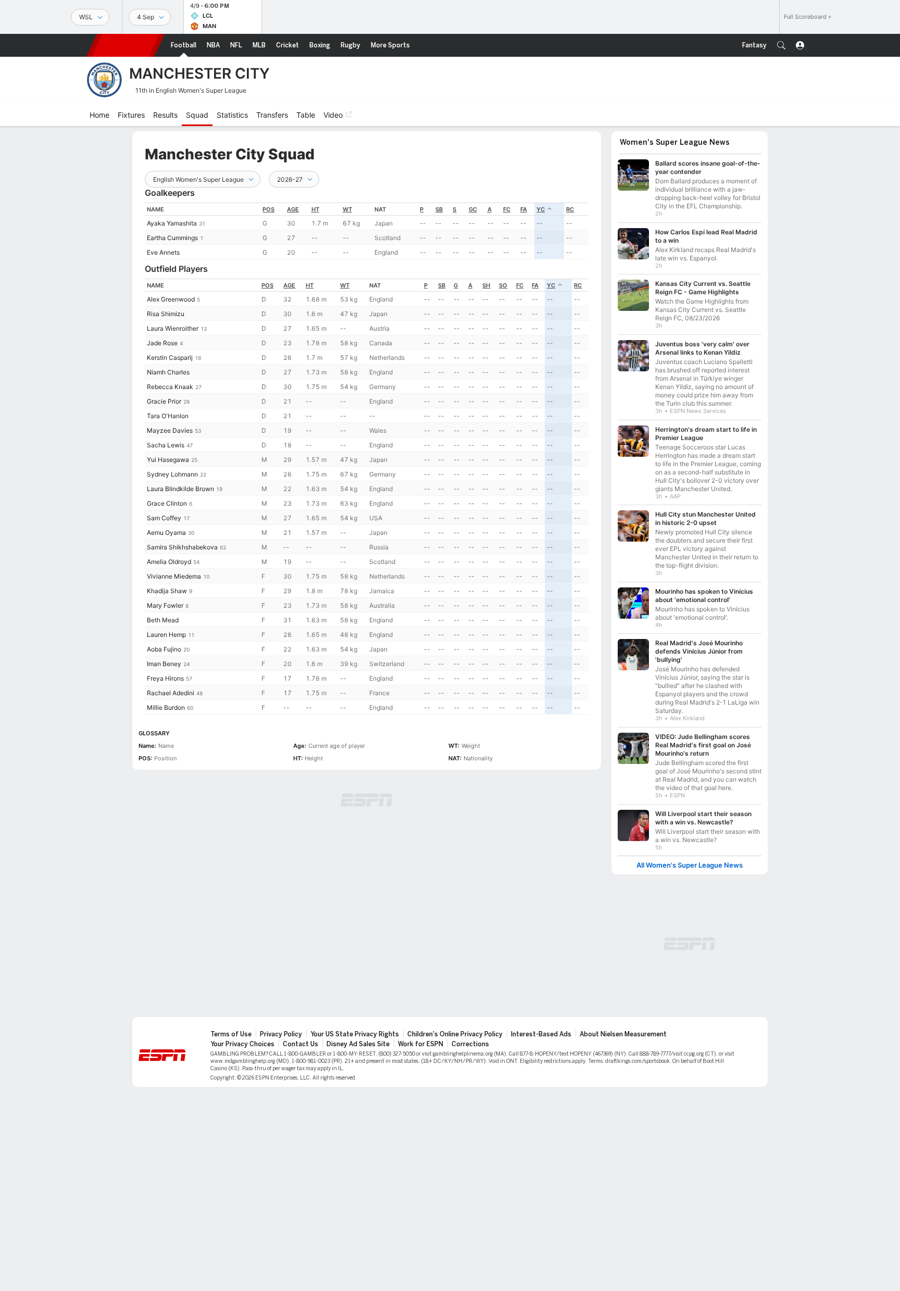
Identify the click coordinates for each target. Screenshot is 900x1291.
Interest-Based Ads (541, 1034)
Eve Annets (163, 252)
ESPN (125, 45)
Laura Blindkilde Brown (180, 489)
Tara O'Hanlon (168, 416)
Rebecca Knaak (170, 387)
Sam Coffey (164, 518)
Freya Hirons (165, 678)
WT (347, 209)
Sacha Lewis (165, 445)
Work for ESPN (420, 1044)
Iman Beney (164, 664)
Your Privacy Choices (242, 1044)
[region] (367, 231)
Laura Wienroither (172, 328)
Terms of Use (231, 1034)
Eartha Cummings (172, 238)
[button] (781, 45)
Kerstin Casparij (170, 357)
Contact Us (300, 1044)
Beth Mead (163, 620)
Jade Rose (162, 343)
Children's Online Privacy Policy (455, 1034)
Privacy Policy (281, 1034)
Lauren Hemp (166, 634)
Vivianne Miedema (174, 576)
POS (268, 209)
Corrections (470, 1044)
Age (293, 209)
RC (570, 209)
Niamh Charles (168, 372)
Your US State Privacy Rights (354, 1034)
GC (473, 209)
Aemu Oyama (166, 532)
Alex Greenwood (171, 299)
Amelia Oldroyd (169, 562)
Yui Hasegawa (168, 459)
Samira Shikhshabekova (182, 547)
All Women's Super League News (689, 865)
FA (523, 209)
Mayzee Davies (170, 430)
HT (315, 209)
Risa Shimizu (165, 314)
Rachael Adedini (170, 693)
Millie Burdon (166, 707)
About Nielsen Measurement (623, 1034)
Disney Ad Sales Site (358, 1044)
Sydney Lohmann (172, 474)
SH (486, 285)
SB (439, 209)
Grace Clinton (167, 503)
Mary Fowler (165, 605)
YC (540, 209)
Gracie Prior (164, 401)
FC (506, 209)
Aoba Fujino (164, 649)
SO (503, 285)
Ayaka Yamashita (172, 223)
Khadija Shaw (167, 591)
